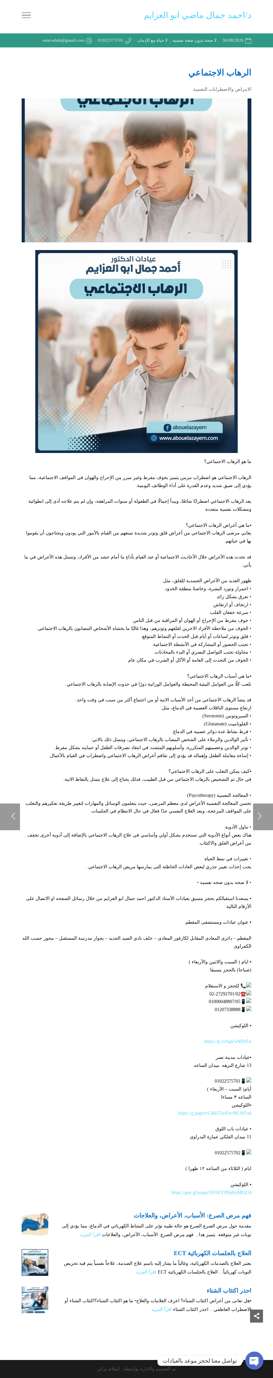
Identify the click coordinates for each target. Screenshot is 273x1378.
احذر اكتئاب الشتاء (229, 1290)
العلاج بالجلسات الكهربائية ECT (212, 1253)
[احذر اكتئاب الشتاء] (35, 1300)
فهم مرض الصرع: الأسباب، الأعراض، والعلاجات (192, 1215)
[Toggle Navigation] (26, 16)
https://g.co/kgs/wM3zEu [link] (227, 1041)
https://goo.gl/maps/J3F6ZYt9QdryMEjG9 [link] (211, 1192)
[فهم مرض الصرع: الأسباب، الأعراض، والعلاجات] (35, 1224)
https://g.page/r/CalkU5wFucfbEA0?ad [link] (214, 1113)
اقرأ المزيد (90, 1234)
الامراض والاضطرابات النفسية (222, 89)
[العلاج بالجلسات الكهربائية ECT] (35, 1262)
